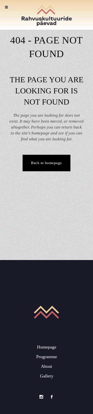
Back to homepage (46, 163)
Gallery (46, 375)
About (46, 366)
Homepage (46, 347)
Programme (46, 356)
